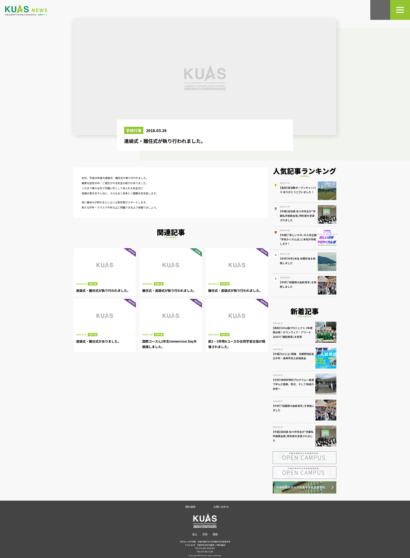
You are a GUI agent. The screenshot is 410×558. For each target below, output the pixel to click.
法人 (194, 534)
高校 (215, 534)
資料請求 (190, 507)
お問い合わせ (221, 507)
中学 (205, 534)
